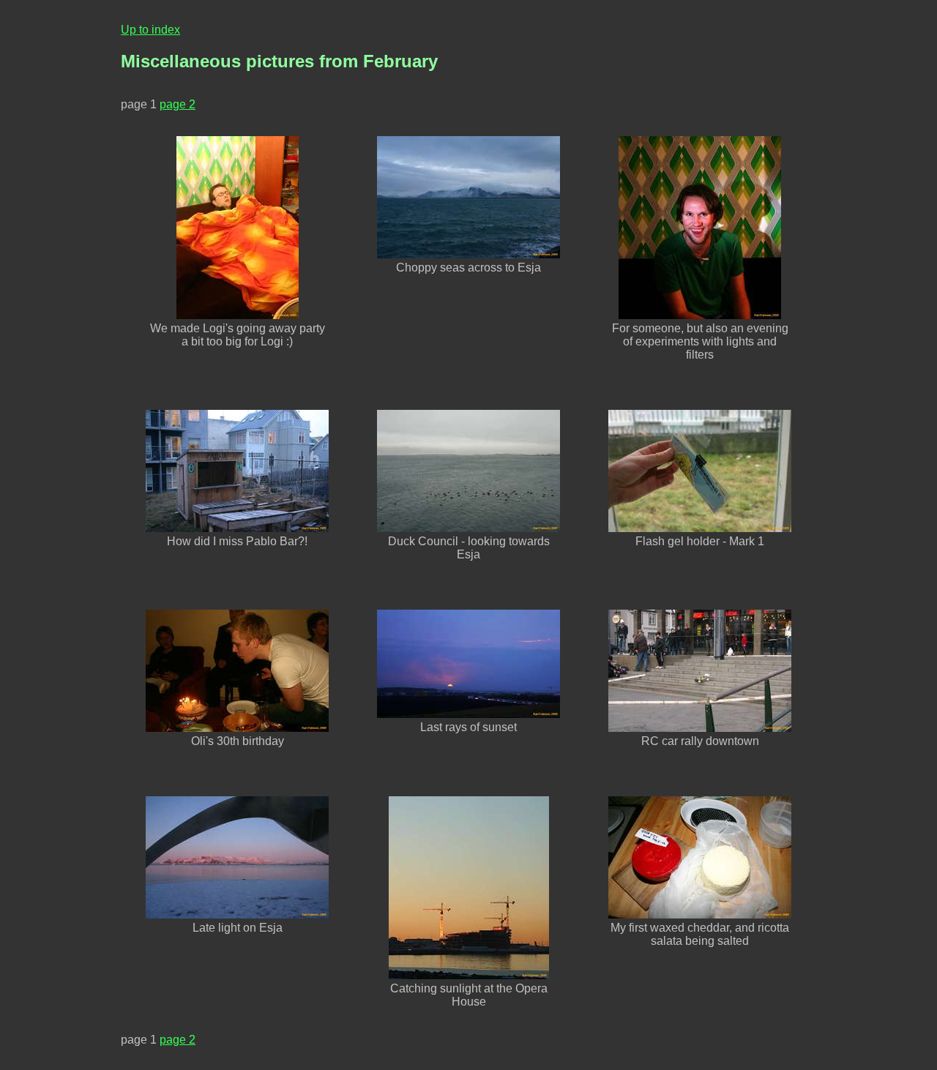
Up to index (150, 29)
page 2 (177, 104)
